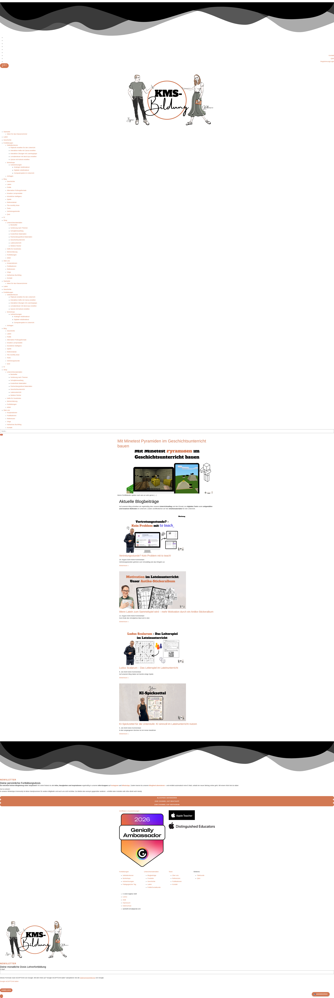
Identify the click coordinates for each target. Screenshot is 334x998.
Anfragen (10, 176)
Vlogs (9, 272)
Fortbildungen (8, 143)
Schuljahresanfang (16, 231)
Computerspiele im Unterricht (24, 173)
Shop (5, 220)
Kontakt (9, 278)
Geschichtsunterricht (17, 240)
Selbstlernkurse (12, 145)
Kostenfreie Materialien (18, 234)
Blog (5, 179)
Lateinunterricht (15, 243)
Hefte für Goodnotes (14, 249)
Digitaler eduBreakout (21, 170)
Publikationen (11, 266)
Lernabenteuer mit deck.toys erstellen (23, 156)
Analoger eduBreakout (21, 167)
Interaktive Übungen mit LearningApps (23, 153)
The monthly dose (13, 205)
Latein (5, 137)
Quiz (8, 214)
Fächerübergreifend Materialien (21, 237)
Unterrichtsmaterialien (14, 222)
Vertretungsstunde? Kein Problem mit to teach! (145, 555)
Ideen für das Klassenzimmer (17, 134)
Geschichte (7, 140)
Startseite (6, 132)
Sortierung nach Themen (19, 228)
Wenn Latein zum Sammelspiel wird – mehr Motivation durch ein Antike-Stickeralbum (166, 611)
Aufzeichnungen (16, 165)
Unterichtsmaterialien (151, 872)
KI (4, 217)
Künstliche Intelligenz (14, 196)
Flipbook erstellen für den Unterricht (22, 147)
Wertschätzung (12, 252)
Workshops (11, 162)
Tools (9, 208)
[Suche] (1, 434)
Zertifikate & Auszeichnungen (129, 811)
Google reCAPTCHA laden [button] (9, 981)
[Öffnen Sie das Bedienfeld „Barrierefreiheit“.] (1, 996)
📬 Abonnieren (321, 994)
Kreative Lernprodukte (14, 193)
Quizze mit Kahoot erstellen (20, 159)
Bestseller (13, 225)
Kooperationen (12, 263)
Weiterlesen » (124, 565)
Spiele (9, 199)
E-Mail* (2, 969)
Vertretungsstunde (13, 211)
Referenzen (11, 269)
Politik (9, 187)
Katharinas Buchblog (14, 275)
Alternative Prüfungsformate (16, 190)
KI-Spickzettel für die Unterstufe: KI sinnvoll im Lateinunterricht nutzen (158, 724)
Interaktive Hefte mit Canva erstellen (23, 150)
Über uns (6, 261)
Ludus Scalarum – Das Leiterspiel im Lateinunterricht (148, 667)
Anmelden (6, 990)
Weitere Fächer (15, 246)
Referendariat (11, 202)
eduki (9, 258)
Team (171, 872)
